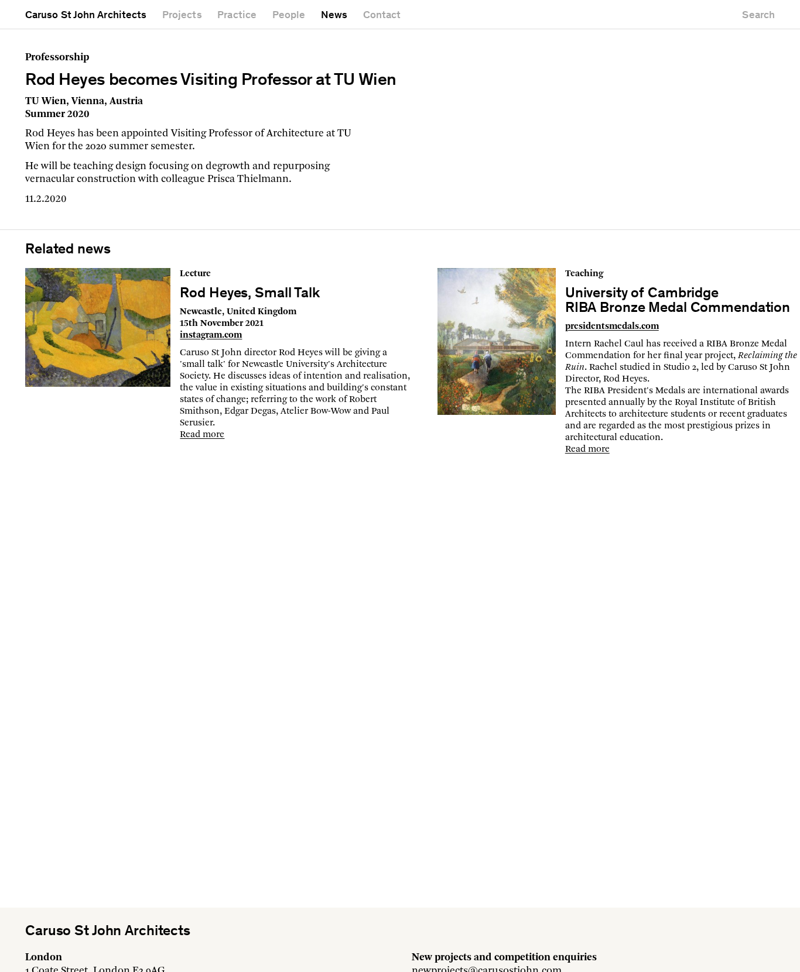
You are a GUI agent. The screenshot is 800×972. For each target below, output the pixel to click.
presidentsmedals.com (612, 326)
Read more (202, 434)
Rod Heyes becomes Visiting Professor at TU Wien (210, 81)
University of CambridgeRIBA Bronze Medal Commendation (677, 301)
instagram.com (211, 335)
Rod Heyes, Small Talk (249, 294)
